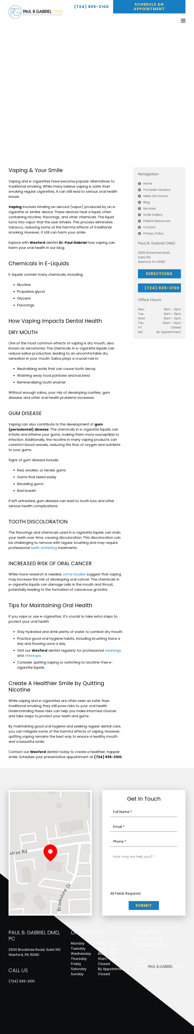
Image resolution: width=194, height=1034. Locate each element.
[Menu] (183, 20)
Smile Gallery (153, 215)
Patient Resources (156, 221)
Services (149, 208)
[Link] (37, 12)
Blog (146, 202)
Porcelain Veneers (157, 190)
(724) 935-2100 (22, 981)
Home (147, 183)
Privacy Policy (153, 233)
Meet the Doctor (155, 196)
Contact (149, 227)
